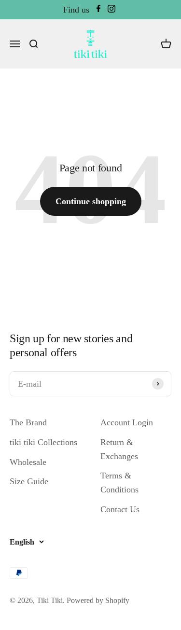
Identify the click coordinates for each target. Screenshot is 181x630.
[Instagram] (111, 10)
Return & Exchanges (119, 449)
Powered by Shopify (98, 600)
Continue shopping (91, 201)
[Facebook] (98, 10)
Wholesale (28, 462)
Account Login (126, 422)
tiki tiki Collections (43, 442)
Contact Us (119, 509)
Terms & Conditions (119, 482)
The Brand (28, 422)
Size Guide (29, 481)
